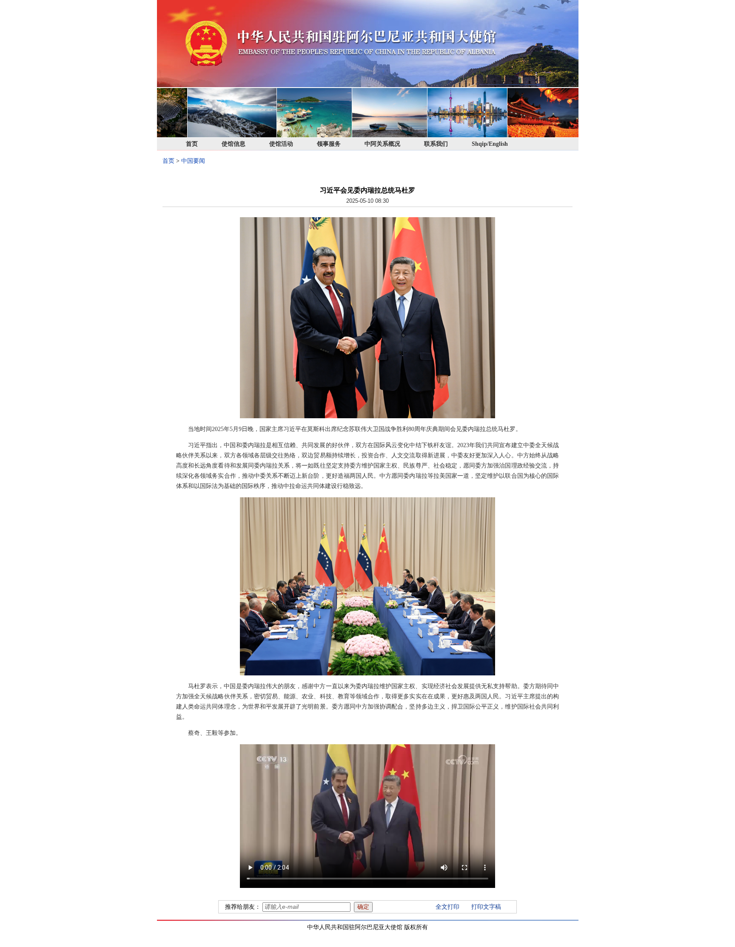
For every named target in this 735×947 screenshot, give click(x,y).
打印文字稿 (486, 907)
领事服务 (329, 144)
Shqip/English (490, 144)
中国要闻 (193, 161)
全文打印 (447, 907)
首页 (192, 144)
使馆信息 (233, 144)
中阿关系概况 (382, 144)
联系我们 (436, 144)
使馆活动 (281, 144)
